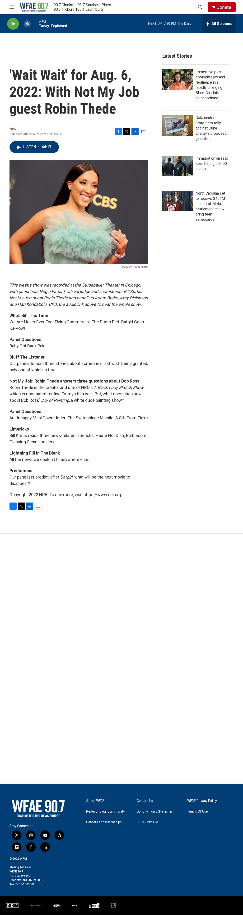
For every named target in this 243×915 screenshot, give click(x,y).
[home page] (34, 7)
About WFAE (95, 801)
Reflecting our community (105, 811)
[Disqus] (121, 597)
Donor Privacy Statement (155, 811)
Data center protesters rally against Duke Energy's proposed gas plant (211, 128)
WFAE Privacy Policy (202, 801)
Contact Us (145, 801)
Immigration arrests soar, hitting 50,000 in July (212, 163)
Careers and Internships (104, 822)
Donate (223, 7)
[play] (13, 24)
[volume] (27, 24)
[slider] (35, 23)
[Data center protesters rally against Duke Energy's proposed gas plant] (177, 125)
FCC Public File (147, 822)
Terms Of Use (197, 811)
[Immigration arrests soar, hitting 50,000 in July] (177, 166)
